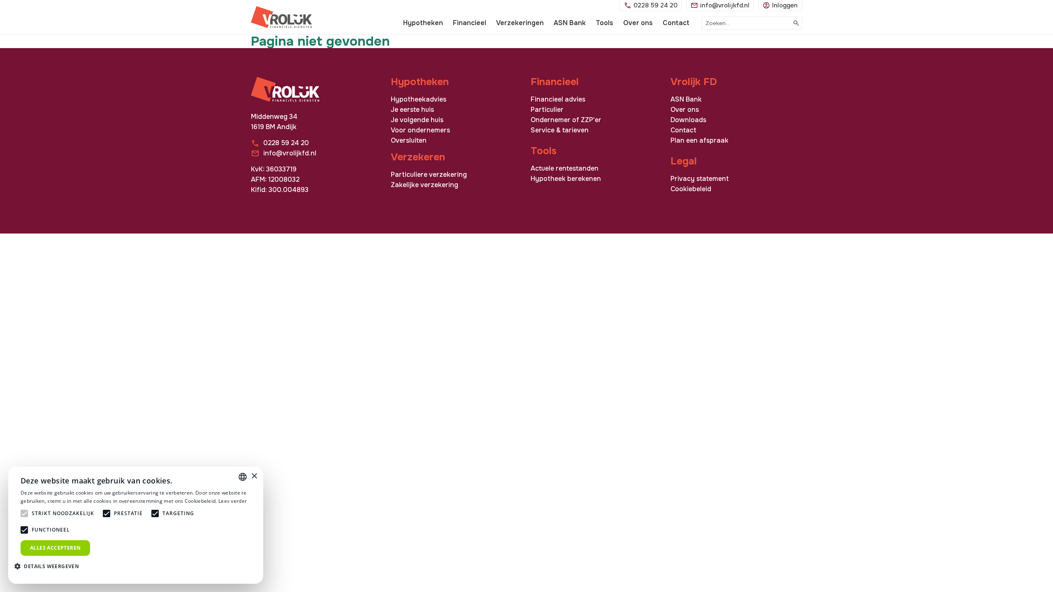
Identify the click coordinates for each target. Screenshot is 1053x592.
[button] (50, 566)
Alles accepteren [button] (55, 547)
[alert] (135, 525)
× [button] (254, 476)
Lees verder (232, 500)
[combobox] (746, 23)
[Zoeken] (796, 23)
